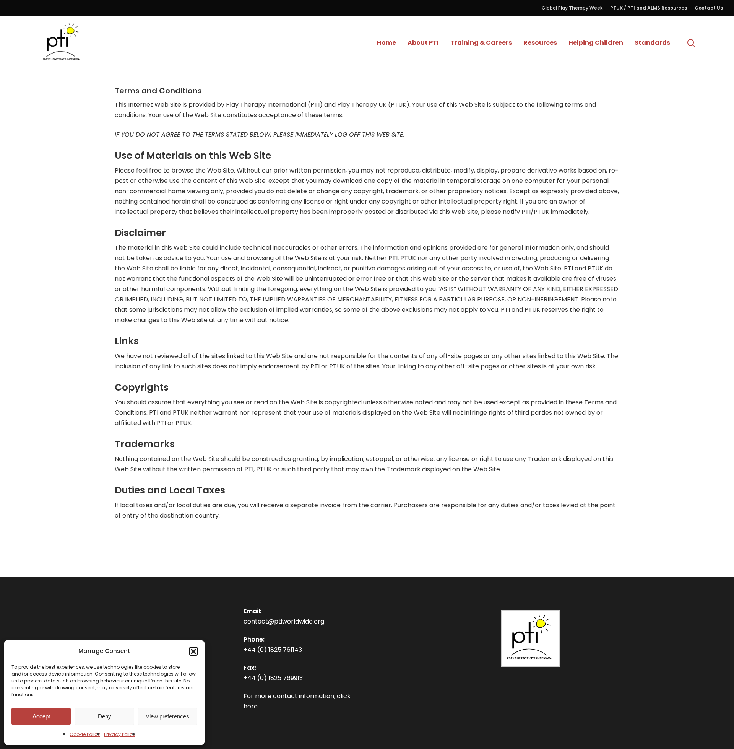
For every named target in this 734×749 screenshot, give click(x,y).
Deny (104, 716)
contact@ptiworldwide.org (284, 621)
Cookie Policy (85, 734)
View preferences (167, 716)
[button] (193, 651)
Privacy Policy (119, 734)
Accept (41, 716)
